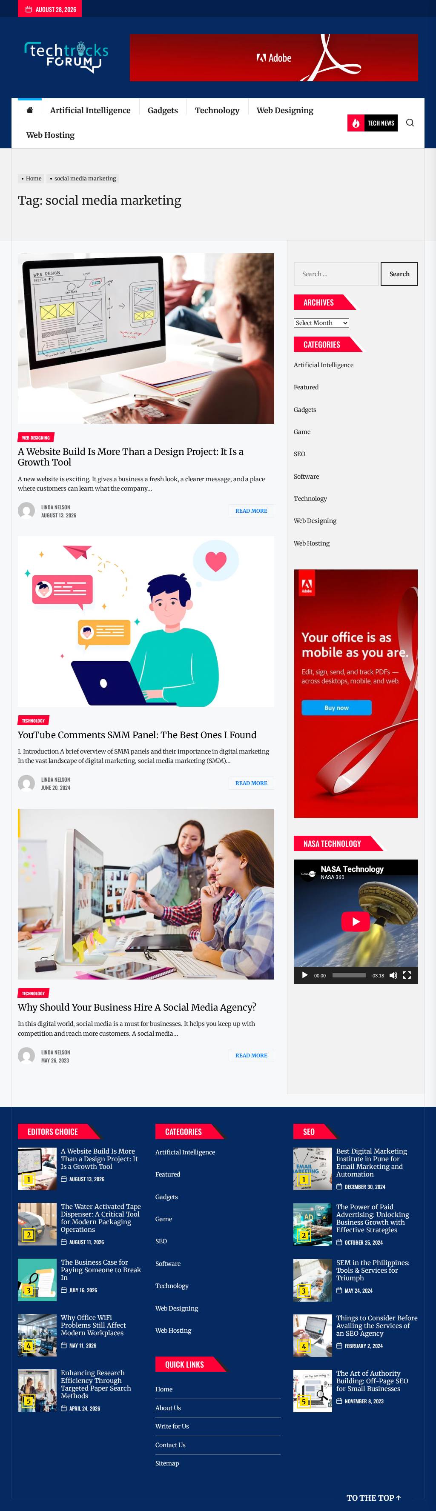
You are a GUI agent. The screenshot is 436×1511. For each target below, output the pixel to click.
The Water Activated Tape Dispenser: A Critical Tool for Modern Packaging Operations (101, 1218)
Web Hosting (50, 135)
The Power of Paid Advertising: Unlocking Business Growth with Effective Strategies (372, 1218)
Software (306, 476)
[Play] (305, 975)
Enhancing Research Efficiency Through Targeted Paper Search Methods (96, 1384)
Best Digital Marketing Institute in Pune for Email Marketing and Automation (371, 1162)
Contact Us (170, 1445)
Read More (251, 511)
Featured (306, 387)
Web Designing (285, 110)
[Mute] (393, 975)
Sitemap (167, 1463)
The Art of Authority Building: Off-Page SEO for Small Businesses (372, 1381)
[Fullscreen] (407, 975)
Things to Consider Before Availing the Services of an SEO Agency (377, 1325)
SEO (299, 454)
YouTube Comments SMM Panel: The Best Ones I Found (137, 735)
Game (302, 432)
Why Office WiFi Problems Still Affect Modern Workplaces (93, 1325)
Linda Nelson (55, 507)
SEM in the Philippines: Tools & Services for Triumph (373, 1270)
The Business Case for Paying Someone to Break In (101, 1270)
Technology (217, 110)
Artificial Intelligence (90, 110)
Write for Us (172, 1426)
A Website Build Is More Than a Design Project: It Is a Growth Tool (131, 457)
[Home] (30, 110)
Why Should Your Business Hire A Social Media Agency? (137, 1007)
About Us (168, 1408)
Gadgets (163, 110)
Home (163, 1389)
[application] (356, 922)
